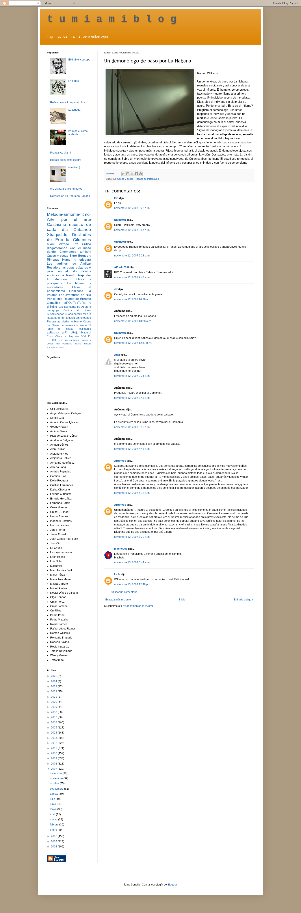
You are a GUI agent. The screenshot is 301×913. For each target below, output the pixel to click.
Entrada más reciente (118, 599)
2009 (54, 758)
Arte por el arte (69, 219)
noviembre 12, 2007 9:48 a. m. (132, 277)
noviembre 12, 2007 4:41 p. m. (132, 448)
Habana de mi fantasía (147, 178)
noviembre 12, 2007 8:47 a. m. (132, 230)
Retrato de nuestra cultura (65, 159)
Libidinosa (76, 291)
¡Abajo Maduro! (81, 332)
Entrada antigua (243, 599)
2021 (54, 696)
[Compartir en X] (132, 174)
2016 (54, 722)
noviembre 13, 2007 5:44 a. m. (132, 562)
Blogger (172, 884)
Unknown (120, 219)
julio (53, 799)
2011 (54, 748)
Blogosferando (57, 248)
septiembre (57, 788)
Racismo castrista (56, 347)
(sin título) (74, 167)
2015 (54, 727)
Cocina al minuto (77, 310)
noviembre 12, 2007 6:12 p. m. (132, 492)
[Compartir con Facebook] (136, 174)
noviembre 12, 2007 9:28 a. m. (132, 255)
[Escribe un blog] (128, 174)
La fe (117, 574)
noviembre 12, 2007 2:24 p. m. (132, 375)
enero (54, 829)
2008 (54, 763)
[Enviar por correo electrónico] (123, 174)
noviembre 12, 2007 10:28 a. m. (133, 299)
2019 (54, 706)
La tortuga (74, 109)
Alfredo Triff (121, 267)
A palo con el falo (69, 269)
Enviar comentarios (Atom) (137, 605)
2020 (54, 701)
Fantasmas (53, 321)
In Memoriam (58, 279)
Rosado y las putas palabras (67, 267)
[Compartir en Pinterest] (140, 174)
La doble (73, 80)
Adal (117, 354)
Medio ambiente (71, 321)
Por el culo (54, 298)
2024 (54, 681)
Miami (51, 244)
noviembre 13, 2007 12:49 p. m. (133, 584)
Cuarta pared (73, 314)
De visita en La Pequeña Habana (70, 196)
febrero (54, 824)
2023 (54, 686)
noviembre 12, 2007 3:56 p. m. (132, 427)
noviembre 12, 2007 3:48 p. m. (132, 397)
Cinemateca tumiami (75, 251)
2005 (54, 841)
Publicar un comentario (123, 592)
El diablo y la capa (79, 59)
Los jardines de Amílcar (69, 263)
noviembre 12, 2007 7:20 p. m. (132, 536)
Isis (116, 198)
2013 (54, 737)
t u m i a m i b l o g (112, 19)
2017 (54, 717)
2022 (54, 691)
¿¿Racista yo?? (57, 332)
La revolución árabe (74, 325)
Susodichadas (55, 314)
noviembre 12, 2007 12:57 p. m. (133, 342)
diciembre (56, 773)
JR (116, 289)
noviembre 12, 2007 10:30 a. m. (133, 321)
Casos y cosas (125, 178)
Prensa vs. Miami (60, 152)
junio (53, 804)
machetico (120, 548)
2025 (54, 676)
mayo (53, 809)
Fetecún (86, 314)
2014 (54, 732)
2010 (54, 753)
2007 (54, 768)
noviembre (56, 778)
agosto (54, 793)
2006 (54, 836)
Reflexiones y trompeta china (67, 102)
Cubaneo (82, 229)
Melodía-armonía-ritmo (68, 214)
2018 (54, 712)
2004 (54, 846)
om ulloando (83, 317)
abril (53, 814)
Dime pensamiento (68, 340)
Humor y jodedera (76, 259)
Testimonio (84, 328)
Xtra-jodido (57, 234)
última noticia (83, 343)
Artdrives (120, 460)
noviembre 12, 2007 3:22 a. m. (132, 208)
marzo (54, 819)
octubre (55, 783)
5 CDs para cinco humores (66, 188)
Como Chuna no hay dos (63, 336)
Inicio (182, 599)
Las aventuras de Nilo (75, 294)
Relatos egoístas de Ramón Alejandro (69, 273)
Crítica (86, 244)
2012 (54, 743)
